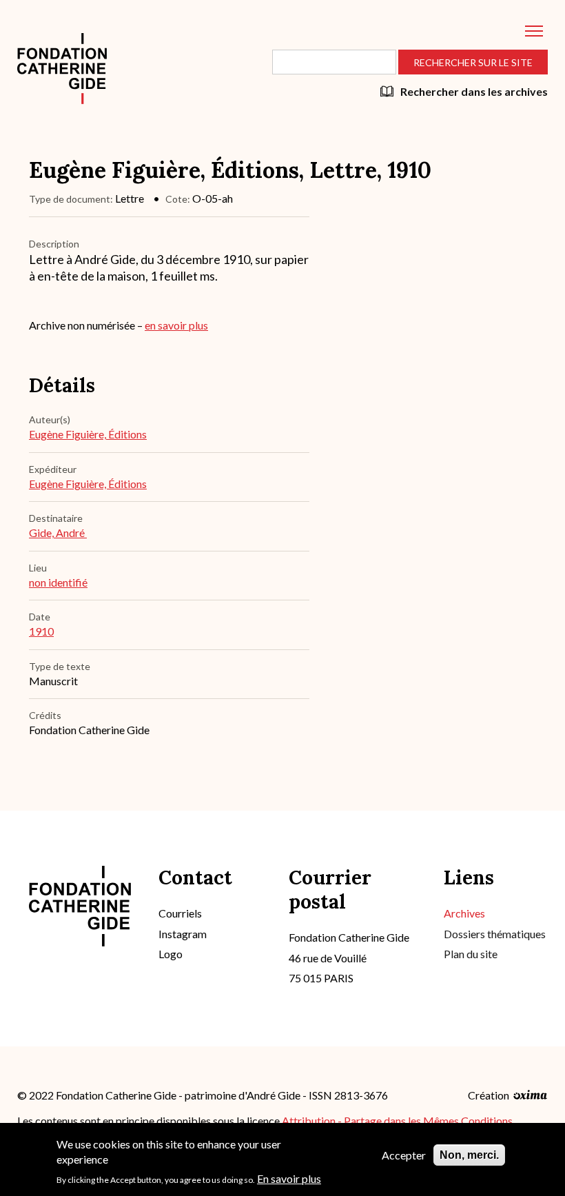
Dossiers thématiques (495, 933)
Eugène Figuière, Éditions (88, 433)
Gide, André (58, 532)
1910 (41, 631)
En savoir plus (289, 1178)
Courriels (180, 913)
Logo (170, 953)
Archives (464, 913)
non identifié (58, 582)
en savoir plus (176, 325)
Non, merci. (469, 1155)
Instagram (182, 933)
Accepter (404, 1155)
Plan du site (470, 953)
